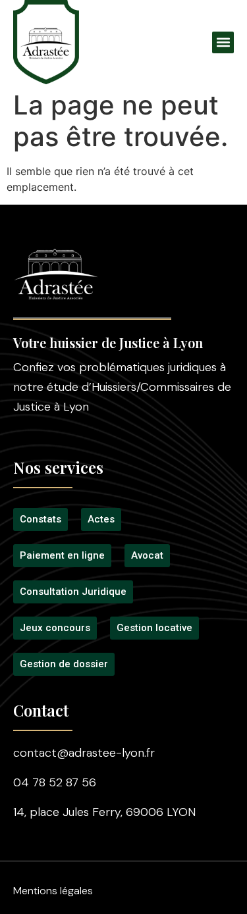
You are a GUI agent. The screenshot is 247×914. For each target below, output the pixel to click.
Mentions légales (53, 891)
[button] (223, 42)
